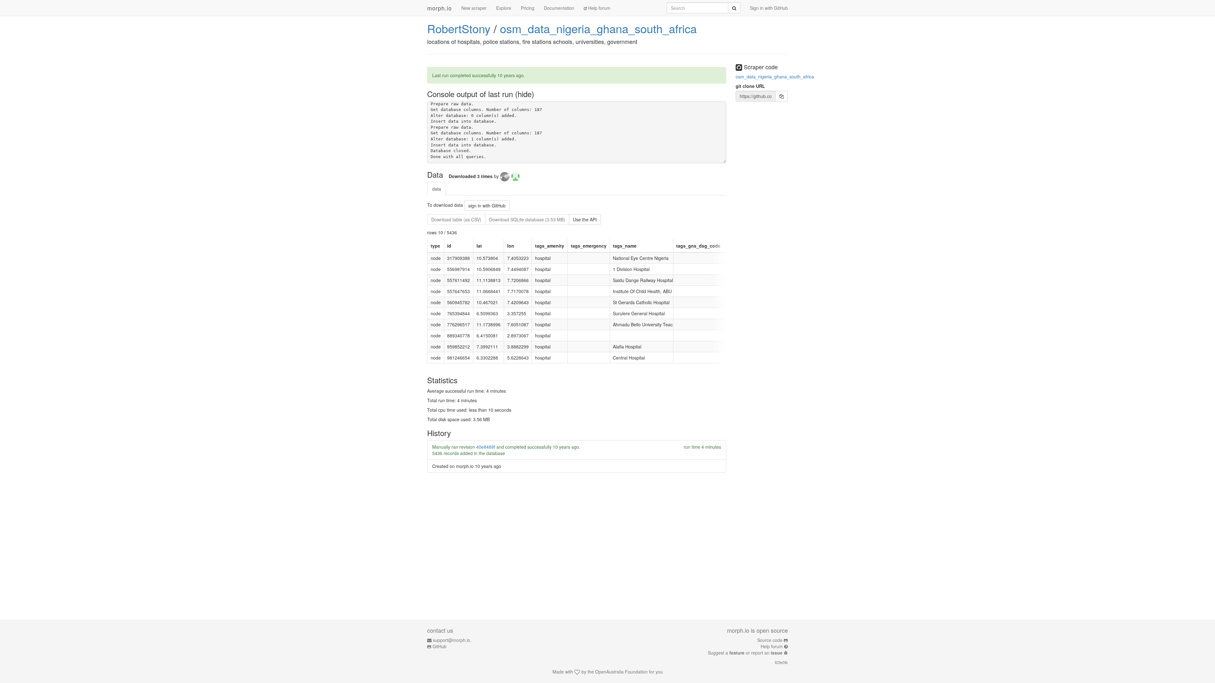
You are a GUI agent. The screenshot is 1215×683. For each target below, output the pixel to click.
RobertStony (458, 28)
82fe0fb (781, 662)
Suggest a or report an (745, 652)
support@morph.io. (452, 640)
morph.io (439, 8)
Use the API (585, 219)
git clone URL (750, 86)
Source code (769, 640)
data (436, 189)
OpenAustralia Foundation (621, 671)
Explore (503, 8)
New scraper (474, 8)
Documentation (559, 8)
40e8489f (485, 447)
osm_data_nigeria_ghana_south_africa (598, 28)
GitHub (439, 646)
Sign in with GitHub (769, 8)
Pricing (527, 8)
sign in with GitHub (487, 205)
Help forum (598, 8)
